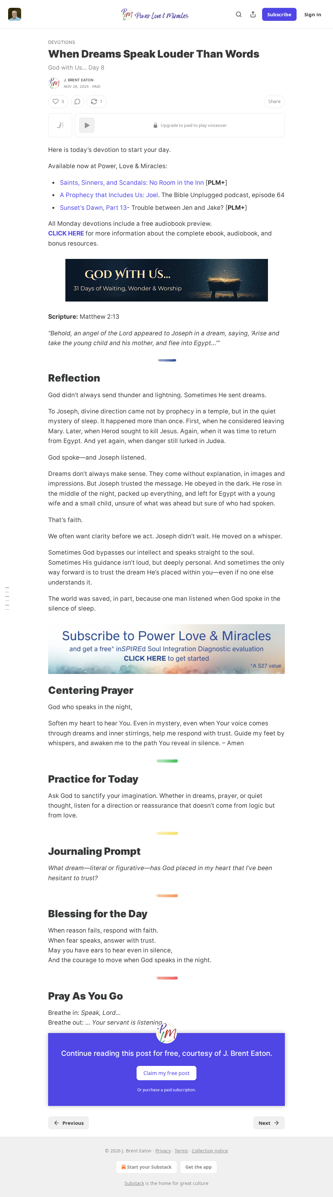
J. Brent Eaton (78, 80)
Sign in (312, 14)
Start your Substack (149, 1167)
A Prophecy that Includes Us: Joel (109, 195)
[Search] (238, 14)
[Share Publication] (253, 14)
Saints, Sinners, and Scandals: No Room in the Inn (132, 182)
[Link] (39, 378)
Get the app (198, 1167)
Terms (181, 1151)
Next (265, 1123)
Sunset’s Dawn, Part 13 (93, 207)
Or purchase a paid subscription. (166, 1090)
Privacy (163, 1151)
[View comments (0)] (77, 101)
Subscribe (279, 14)
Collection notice (210, 1151)
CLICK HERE (66, 233)
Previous (73, 1123)
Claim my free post (166, 1072)
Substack (134, 1183)
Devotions (61, 42)
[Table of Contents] (7, 598)
